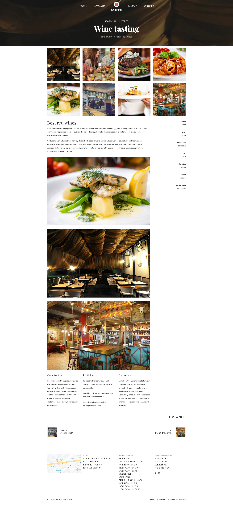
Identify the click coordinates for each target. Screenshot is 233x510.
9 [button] (124, 276)
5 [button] (116, 276)
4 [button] (115, 276)
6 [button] (118, 276)
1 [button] (109, 276)
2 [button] (111, 276)
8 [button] (122, 276)
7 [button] (120, 276)
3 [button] (113, 276)
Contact (171, 500)
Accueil (152, 500)
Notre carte (161, 500)
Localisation (181, 500)
